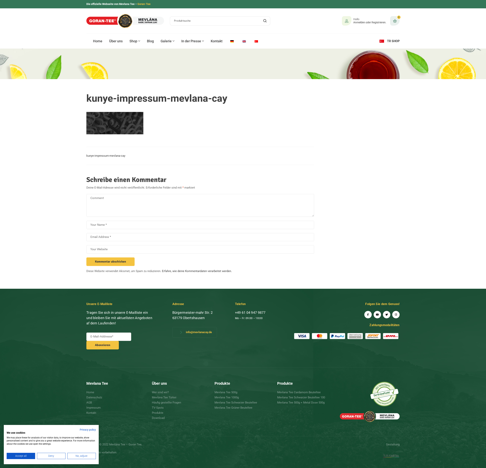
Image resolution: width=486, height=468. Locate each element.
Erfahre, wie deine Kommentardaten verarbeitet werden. (197, 271)
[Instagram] (396, 314)
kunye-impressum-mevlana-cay (105, 155)
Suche (265, 21)
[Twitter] (386, 314)
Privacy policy (88, 429)
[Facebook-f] (368, 314)
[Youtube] (377, 314)
